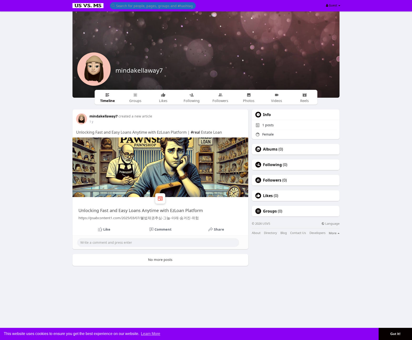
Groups (270, 211)
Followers (272, 180)
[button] (152, 5)
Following (272, 165)
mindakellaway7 (139, 70)
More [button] (333, 233)
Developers (317, 232)
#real (195, 132)
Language (332, 223)
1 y (91, 122)
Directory (270, 232)
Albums (270, 149)
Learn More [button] (150, 334)
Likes (268, 196)
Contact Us (298, 232)
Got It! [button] (395, 334)
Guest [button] (333, 5)
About (256, 232)
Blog (283, 232)
